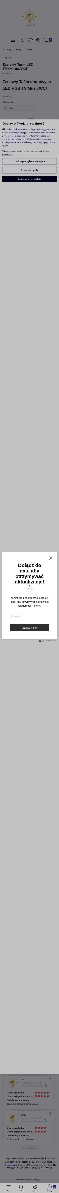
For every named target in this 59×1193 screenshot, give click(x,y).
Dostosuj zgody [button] (29, 170)
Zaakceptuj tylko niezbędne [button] (29, 161)
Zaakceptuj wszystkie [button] (29, 178)
